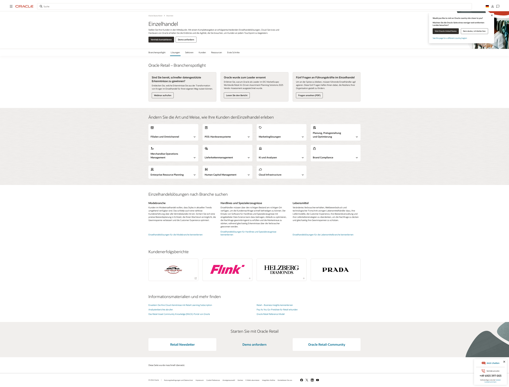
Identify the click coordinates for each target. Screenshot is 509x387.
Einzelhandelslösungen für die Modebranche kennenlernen (175, 234)
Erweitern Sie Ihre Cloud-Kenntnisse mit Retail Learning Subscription (180, 305)
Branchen (169, 16)
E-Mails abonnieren (252, 380)
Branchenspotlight (156, 52)
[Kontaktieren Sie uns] (497, 6)
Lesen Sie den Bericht (236, 95)
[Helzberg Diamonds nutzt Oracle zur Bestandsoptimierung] (281, 269)
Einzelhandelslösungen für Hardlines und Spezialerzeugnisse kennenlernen (248, 233)
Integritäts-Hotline (268, 380)
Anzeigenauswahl (229, 380)
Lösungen (175, 52)
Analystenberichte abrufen (160, 309)
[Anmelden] (492, 6)
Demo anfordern (186, 39)
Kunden (202, 52)
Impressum (200, 380)
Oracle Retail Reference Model (271, 314)
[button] (11, 6)
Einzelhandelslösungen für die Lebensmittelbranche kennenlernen (323, 234)
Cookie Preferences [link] (213, 380)
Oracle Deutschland (155, 16)
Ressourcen (216, 52)
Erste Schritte (233, 52)
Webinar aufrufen (162, 95)
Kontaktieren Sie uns (285, 380)
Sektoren (189, 52)
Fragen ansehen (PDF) (309, 95)
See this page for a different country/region (450, 38)
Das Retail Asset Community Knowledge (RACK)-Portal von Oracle (179, 314)
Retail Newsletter (182, 344)
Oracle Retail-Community (326, 344)
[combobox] (254, 6)
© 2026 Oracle (153, 380)
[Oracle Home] (24, 6)
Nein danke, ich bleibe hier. (474, 31)
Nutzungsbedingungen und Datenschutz (178, 380)
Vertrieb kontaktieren (161, 39)
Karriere (240, 380)
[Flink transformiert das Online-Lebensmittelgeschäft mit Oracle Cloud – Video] (227, 269)
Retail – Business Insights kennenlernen (275, 305)
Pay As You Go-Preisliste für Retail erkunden (277, 309)
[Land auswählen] (487, 6)
